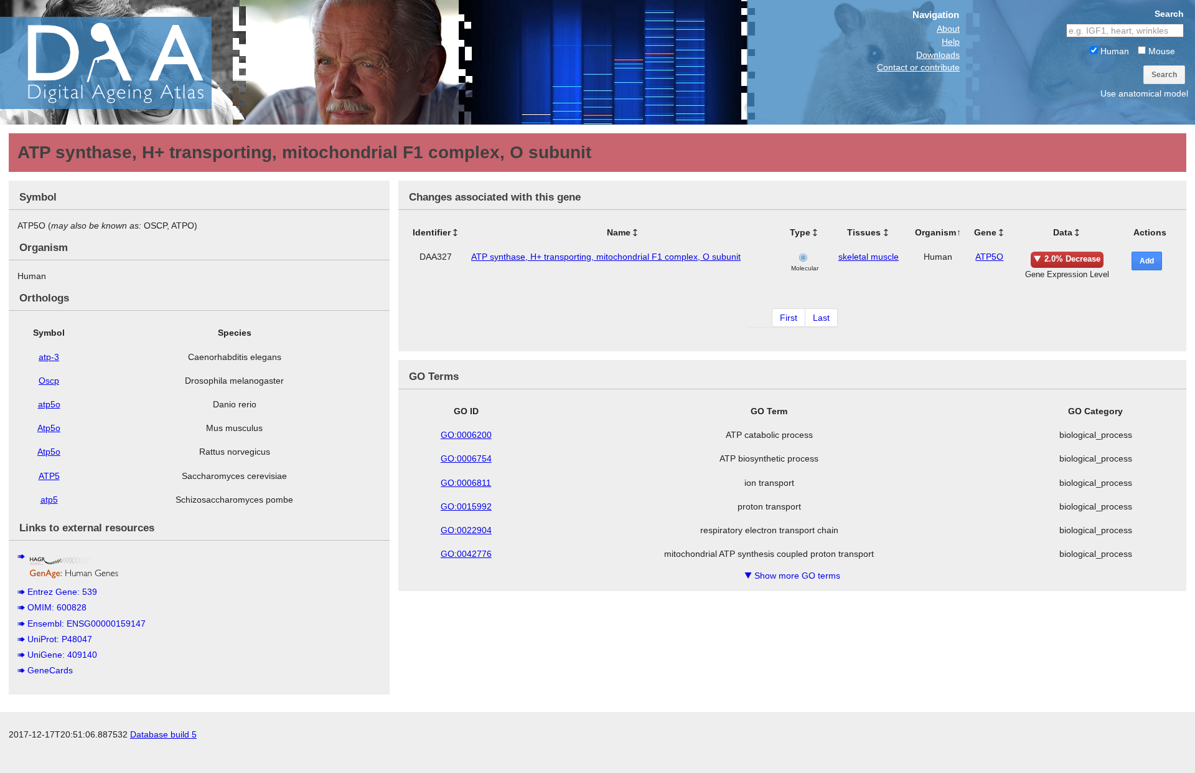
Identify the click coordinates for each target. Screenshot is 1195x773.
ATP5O (989, 257)
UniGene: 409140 (62, 655)
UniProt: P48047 (59, 639)
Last (821, 318)
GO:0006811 (466, 483)
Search (1164, 74)
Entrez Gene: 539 (62, 592)
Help (951, 42)
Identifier (432, 232)
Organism (935, 232)
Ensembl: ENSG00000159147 (86, 623)
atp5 (49, 500)
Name (618, 232)
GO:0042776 (466, 554)
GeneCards (50, 670)
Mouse (1160, 51)
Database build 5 (163, 734)
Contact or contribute (918, 67)
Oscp (49, 381)
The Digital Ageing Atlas (124, 62)
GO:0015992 (466, 506)
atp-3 (49, 357)
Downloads (938, 55)
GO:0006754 (466, 458)
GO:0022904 (466, 530)
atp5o (49, 404)
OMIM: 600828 (57, 607)
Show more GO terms (792, 576)
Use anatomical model (1144, 93)
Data (1062, 232)
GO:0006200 (466, 435)
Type (800, 232)
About (948, 29)
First (788, 318)
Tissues (864, 232)
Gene (985, 232)
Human (1113, 51)
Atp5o (48, 428)
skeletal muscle (868, 257)
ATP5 (49, 476)
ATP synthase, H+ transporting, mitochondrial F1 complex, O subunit (606, 257)
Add (1147, 261)
